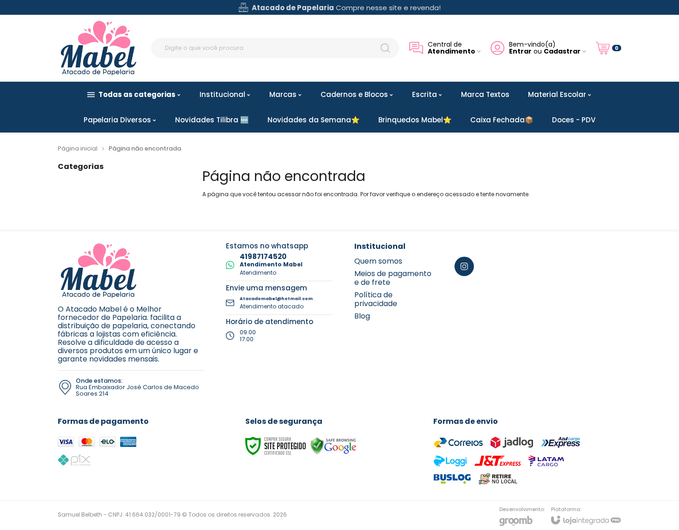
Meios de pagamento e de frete (392, 278)
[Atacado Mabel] (99, 48)
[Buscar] (385, 48)
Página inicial (77, 148)
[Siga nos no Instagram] (464, 266)
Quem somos (378, 261)
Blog (362, 316)
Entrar (520, 51)
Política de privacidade (375, 299)
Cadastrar (562, 51)
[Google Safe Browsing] (333, 445)
